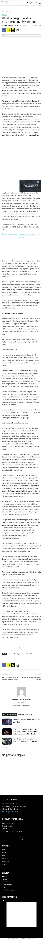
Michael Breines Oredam (11, 25)
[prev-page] (3, 748)
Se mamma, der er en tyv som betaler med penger (10, 679)
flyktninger (17, 654)
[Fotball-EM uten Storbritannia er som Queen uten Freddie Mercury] (7, 741)
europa (10, 654)
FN (23, 654)
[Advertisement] (21, 775)
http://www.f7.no (21, 702)
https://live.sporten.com (13, 30)
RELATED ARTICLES (9, 714)
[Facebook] (4, 30)
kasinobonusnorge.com (9, 890)
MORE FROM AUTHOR (25, 714)
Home (4, 11)
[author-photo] (21, 697)
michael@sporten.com (10, 812)
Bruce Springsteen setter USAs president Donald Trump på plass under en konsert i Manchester (25, 731)
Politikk (9, 11)
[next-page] (6, 748)
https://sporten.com (9, 30)
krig (31, 654)
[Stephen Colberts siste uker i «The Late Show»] (7, 722)
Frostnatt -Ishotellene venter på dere (31, 679)
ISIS (27, 654)
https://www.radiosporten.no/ (18, 30)
